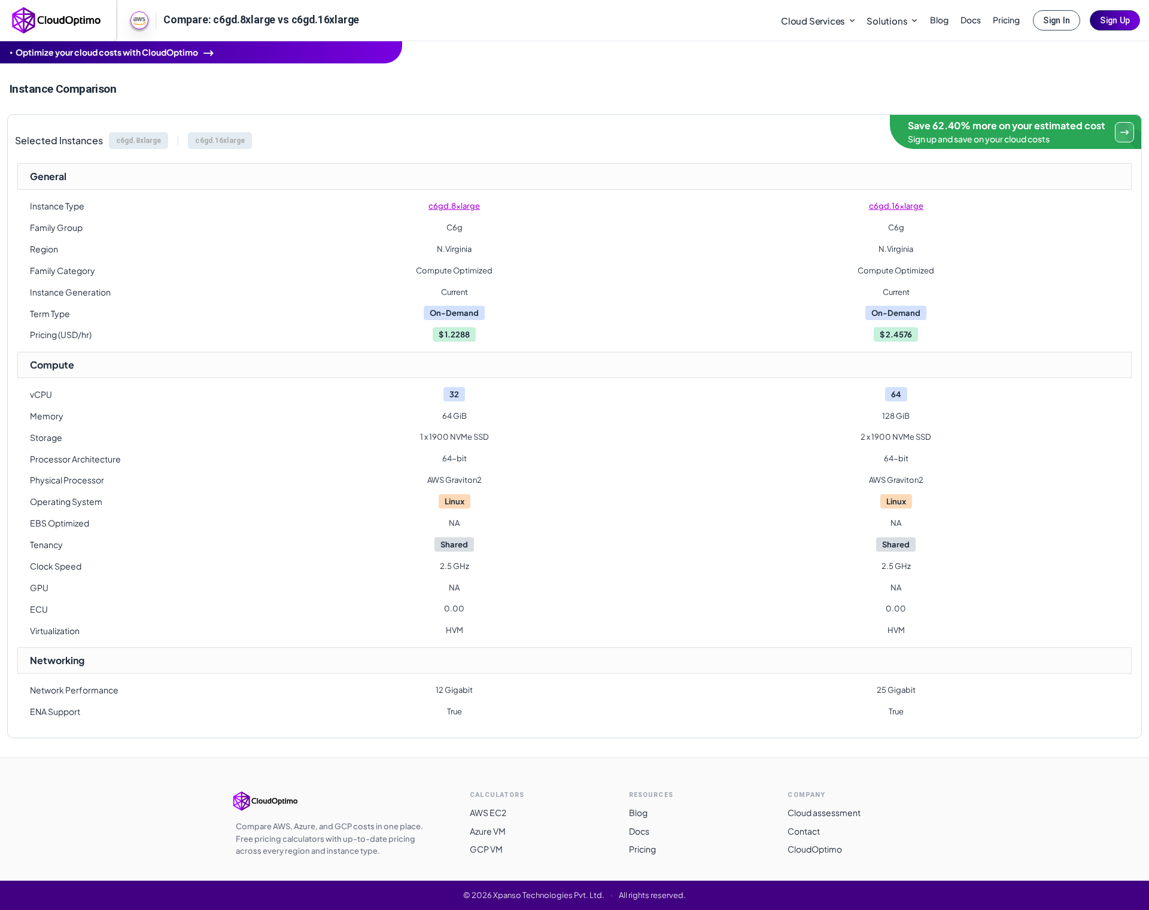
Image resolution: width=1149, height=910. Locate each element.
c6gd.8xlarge (454, 206)
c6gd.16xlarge (896, 206)
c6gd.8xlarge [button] (138, 140)
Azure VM (488, 831)
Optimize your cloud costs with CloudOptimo (107, 52)
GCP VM (486, 849)
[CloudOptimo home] (57, 19)
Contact (804, 831)
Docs (970, 19)
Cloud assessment (824, 812)
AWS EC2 (488, 812)
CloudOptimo (815, 849)
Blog (939, 19)
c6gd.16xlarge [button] (220, 140)
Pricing (1006, 19)
